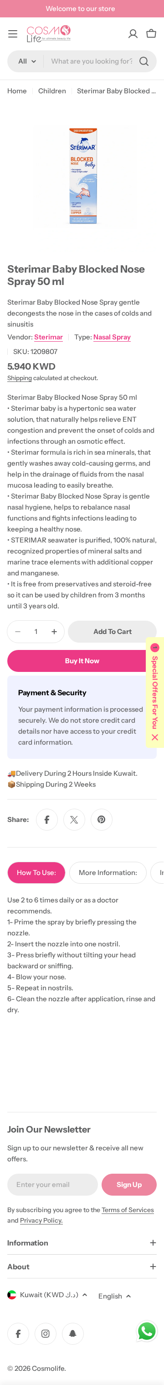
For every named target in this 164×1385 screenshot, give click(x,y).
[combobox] (82, 61)
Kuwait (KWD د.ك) (49, 1294)
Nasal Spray (112, 337)
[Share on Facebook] (47, 820)
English (110, 1296)
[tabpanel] (82, 955)
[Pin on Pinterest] (102, 820)
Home (17, 90)
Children (52, 90)
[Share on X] (74, 820)
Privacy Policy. (41, 1220)
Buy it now (82, 660)
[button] (155, 692)
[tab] (36, 873)
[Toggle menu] (12, 33)
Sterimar (48, 337)
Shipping (19, 377)
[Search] (143, 61)
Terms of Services (128, 1210)
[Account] (133, 33)
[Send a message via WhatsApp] (146, 1331)
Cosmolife (48, 1368)
